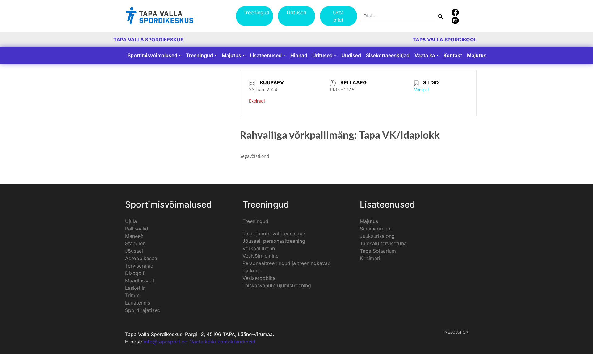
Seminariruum (376, 228)
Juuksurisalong (377, 236)
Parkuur (251, 271)
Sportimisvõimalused (152, 55)
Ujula (131, 221)
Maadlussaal (139, 280)
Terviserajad (139, 266)
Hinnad (298, 55)
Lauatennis (137, 303)
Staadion (135, 243)
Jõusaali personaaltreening (273, 241)
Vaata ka (424, 55)
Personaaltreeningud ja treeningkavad (286, 263)
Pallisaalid (136, 228)
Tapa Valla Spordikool (445, 39)
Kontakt (453, 55)
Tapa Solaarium (378, 251)
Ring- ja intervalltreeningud (273, 233)
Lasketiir (135, 288)
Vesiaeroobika (258, 278)
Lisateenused (266, 55)
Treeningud (256, 12)
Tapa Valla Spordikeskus (148, 39)
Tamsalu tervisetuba (383, 243)
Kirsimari (370, 258)
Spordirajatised (143, 310)
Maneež (134, 236)
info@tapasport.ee (165, 342)
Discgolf (135, 273)
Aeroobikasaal (141, 258)
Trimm (132, 295)
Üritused (296, 12)
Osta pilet (338, 16)
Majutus (231, 55)
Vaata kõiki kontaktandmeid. (223, 342)
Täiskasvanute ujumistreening (276, 285)
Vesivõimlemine (260, 256)
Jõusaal (134, 251)
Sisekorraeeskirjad (388, 55)
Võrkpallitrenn (258, 248)
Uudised (351, 55)
